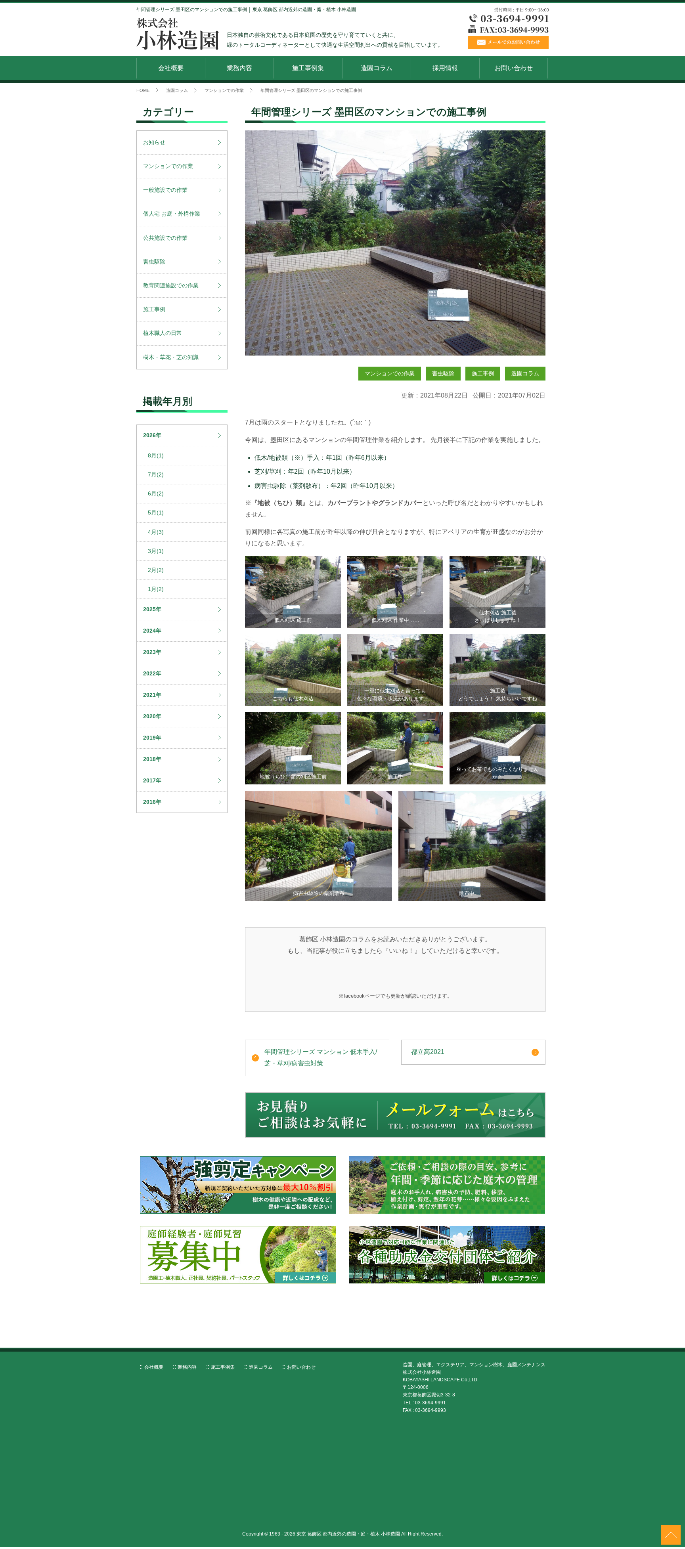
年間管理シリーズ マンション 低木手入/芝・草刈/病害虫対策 (320, 1057)
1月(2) (156, 589)
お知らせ (154, 142)
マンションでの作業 (224, 90)
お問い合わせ (514, 68)
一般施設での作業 (165, 190)
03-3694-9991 (430, 1403)
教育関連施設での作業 (171, 285)
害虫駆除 (443, 373)
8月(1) (156, 455)
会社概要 (171, 68)
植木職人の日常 (162, 333)
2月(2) (156, 570)
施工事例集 (308, 68)
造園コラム (376, 68)
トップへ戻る (671, 1535)
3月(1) (156, 551)
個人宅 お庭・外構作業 (171, 213)
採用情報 (445, 68)
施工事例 (483, 373)
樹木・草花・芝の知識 (171, 357)
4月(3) (156, 532)
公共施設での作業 (165, 238)
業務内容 (239, 68)
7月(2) (156, 474)
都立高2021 (427, 1051)
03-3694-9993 (430, 1410)
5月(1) (156, 512)
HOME (142, 90)
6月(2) (156, 493)
